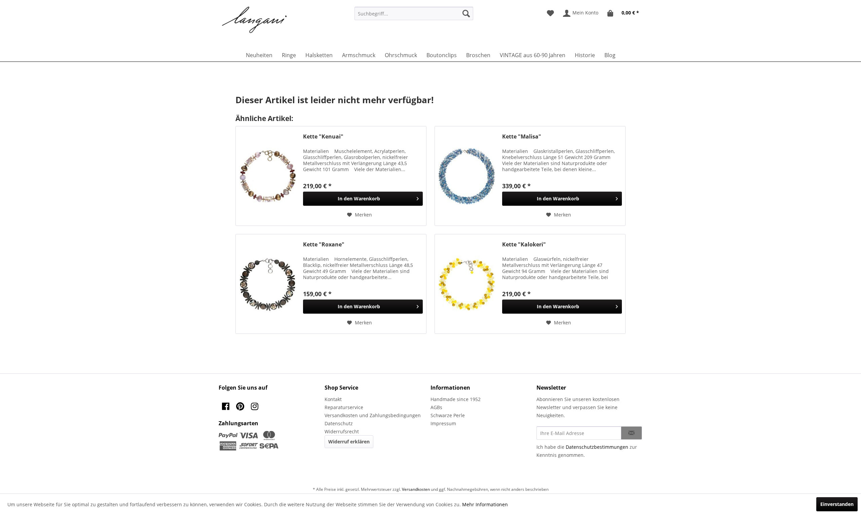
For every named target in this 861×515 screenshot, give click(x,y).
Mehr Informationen (485, 504)
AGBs (436, 407)
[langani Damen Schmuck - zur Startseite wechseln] (254, 20)
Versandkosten (416, 489)
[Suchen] (466, 13)
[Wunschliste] (550, 13)
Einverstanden (837, 504)
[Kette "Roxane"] (267, 284)
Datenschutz (339, 423)
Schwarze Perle (447, 415)
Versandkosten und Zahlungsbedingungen (373, 415)
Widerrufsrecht (342, 431)
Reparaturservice (344, 407)
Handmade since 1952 (455, 399)
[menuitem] (413, 13)
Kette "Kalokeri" (524, 244)
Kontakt (333, 399)
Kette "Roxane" (323, 244)
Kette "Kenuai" (323, 136)
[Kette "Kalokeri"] (466, 284)
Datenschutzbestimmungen (597, 447)
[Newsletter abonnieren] (631, 433)
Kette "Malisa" (521, 136)
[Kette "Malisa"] (466, 176)
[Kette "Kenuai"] (267, 176)
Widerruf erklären (349, 441)
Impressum (443, 423)
